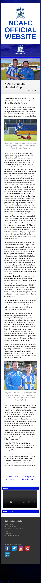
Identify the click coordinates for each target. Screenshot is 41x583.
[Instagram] (21, 548)
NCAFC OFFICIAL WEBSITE (20, 30)
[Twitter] (14, 548)
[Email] (7, 554)
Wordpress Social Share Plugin (11, 582)
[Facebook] (7, 548)
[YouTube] (27, 548)
